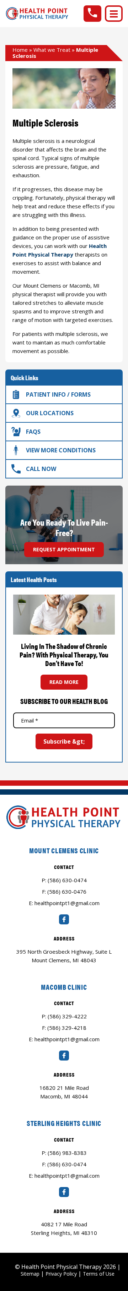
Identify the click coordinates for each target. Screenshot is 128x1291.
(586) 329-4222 (67, 1016)
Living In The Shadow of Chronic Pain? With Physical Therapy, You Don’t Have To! (64, 654)
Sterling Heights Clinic (64, 1123)
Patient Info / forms (58, 394)
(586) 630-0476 (66, 891)
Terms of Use (98, 1273)
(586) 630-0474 (67, 880)
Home (20, 49)
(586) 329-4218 (66, 1027)
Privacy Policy (61, 1273)
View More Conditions (61, 450)
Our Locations (50, 413)
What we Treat (51, 49)
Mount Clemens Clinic (64, 850)
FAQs (33, 432)
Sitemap (30, 1273)
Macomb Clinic (64, 987)
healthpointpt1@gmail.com (67, 903)
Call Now (41, 469)
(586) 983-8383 (67, 1152)
